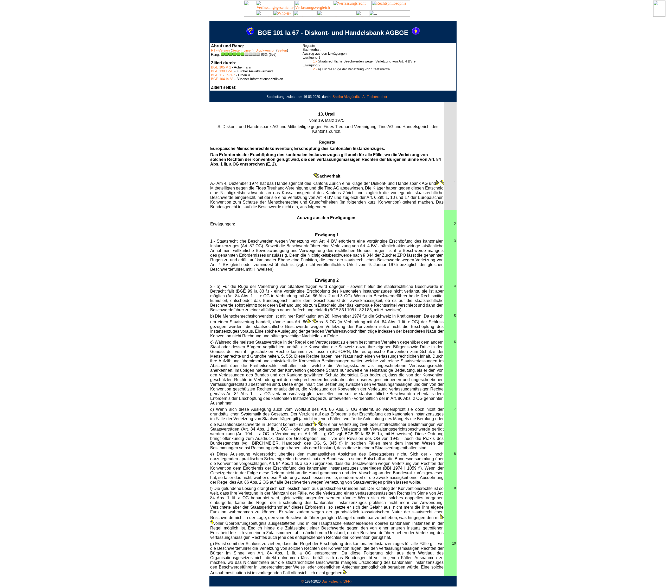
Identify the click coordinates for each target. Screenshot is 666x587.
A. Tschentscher (374, 97)
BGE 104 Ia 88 (222, 79)
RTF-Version (220, 50)
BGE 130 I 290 (222, 71)
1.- (315, 61)
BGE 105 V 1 (221, 67)
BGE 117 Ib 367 (223, 75)
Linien (248, 50)
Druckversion (265, 50)
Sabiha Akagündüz (346, 97)
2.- (315, 69)
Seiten (236, 50)
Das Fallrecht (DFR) (336, 581)
